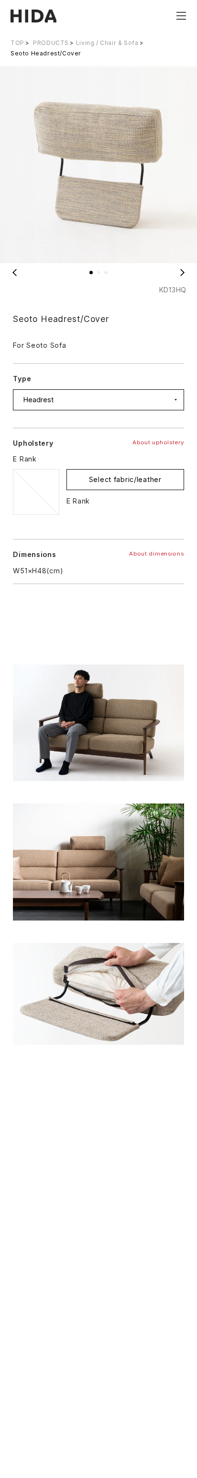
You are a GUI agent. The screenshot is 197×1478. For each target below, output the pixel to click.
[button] (91, 272)
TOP (17, 42)
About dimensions (156, 553)
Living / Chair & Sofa (107, 42)
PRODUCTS (51, 42)
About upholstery (158, 442)
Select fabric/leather (125, 479)
